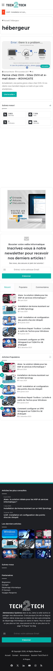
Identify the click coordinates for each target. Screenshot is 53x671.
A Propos (26, 659)
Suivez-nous (8, 564)
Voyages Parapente (9, 593)
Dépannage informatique (11, 587)
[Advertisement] (26, 157)
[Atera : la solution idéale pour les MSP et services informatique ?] (9, 298)
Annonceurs (24, 655)
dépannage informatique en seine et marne (21, 621)
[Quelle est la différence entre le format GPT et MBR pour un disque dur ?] (26, 533)
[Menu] (3, 5)
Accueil (6, 20)
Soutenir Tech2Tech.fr (39, 655)
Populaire (23, 287)
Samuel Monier (9, 72)
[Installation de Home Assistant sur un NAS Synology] (9, 309)
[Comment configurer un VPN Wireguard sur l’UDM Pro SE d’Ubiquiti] (9, 343)
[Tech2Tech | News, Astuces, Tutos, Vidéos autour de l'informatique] (16, 5)
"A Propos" (25, 626)
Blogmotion (6, 582)
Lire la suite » (9, 94)
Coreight (5, 585)
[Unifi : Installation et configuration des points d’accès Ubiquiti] (9, 321)
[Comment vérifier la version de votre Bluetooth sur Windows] (43, 553)
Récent (7, 287)
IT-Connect (6, 590)
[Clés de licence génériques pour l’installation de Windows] (10, 533)
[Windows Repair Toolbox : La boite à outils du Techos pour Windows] (9, 332)
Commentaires (42, 287)
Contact (15, 655)
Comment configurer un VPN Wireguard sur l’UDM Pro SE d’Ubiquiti (31, 342)
